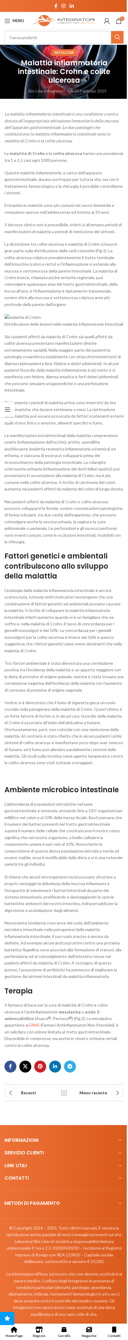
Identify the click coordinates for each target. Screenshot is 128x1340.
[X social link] (25, 1067)
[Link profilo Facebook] (56, 5)
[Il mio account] (107, 21)
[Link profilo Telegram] (70, 1067)
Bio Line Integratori (47, 90)
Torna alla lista (64, 1093)
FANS (34, 1024)
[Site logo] (64, 20)
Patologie (64, 52)
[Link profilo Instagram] (64, 5)
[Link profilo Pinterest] (40, 1067)
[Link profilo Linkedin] (72, 5)
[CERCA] (117, 37)
